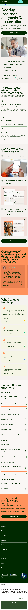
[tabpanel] (13, 276)
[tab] (7, 291)
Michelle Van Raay (11, 267)
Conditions (5, 4)
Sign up (20, 1)
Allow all (14, 602)
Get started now (14, 32)
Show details (21, 598)
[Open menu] (25, 1)
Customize (13, 607)
